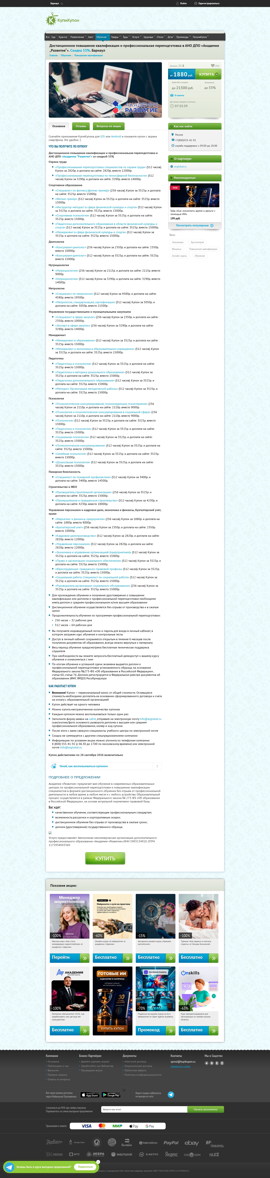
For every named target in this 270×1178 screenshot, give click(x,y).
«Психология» (64, 420)
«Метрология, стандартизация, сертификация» (85, 302)
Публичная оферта (135, 1070)
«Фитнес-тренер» (66, 199)
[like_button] (213, 66)
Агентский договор (135, 1061)
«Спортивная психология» (72, 215)
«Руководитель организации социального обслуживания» (92, 585)
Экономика (177, 242)
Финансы (176, 249)
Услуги (136, 37)
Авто (91, 37)
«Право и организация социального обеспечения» (88, 560)
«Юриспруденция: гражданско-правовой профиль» (88, 569)
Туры (126, 37)
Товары (116, 37)
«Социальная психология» (72, 437)
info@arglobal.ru (150, 719)
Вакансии (53, 1070)
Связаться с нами (180, 1066)
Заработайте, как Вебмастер (97, 1066)
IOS (103, 136)
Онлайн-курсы (179, 255)
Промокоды (183, 37)
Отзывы (81, 126)
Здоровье (149, 37)
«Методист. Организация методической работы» (86, 388)
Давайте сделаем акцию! (95, 1061)
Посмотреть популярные (192, 225)
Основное (58, 126)
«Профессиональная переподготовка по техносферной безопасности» (101, 175)
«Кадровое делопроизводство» (75, 535)
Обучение (102, 37)
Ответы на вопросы (59, 1079)
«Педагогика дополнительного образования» (85, 380)
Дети (171, 37)
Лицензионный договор (138, 1066)
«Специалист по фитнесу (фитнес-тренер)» (82, 190)
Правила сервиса (57, 1074)
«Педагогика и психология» (73, 363)
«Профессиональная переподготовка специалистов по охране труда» (100, 167)
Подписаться (85, 1166)
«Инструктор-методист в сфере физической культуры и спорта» (96, 207)
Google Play (111, 1095)
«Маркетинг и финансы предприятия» (80, 519)
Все (48, 37)
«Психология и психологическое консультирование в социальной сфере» (103, 412)
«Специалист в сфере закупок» (75, 317)
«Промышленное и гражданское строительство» (86, 500)
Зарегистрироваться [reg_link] (208, 3)
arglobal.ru (180, 166)
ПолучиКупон (201, 37)
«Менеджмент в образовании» (75, 340)
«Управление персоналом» (72, 544)
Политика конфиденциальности (143, 1074)
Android (116, 136)
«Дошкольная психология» (72, 462)
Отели (161, 37)
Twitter (217, 1063)
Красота (64, 37)
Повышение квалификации (203, 249)
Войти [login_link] (183, 3)
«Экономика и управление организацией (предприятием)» (93, 552)
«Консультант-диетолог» (70, 247)
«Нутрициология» (66, 270)
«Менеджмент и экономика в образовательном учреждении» (95, 349)
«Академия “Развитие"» (77, 156)
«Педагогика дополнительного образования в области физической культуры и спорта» (106, 225)
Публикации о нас (58, 1066)
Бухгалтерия (197, 242)
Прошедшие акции (91, 1070)
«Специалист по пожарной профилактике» (83, 477)
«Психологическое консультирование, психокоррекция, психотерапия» (101, 404)
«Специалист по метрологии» (74, 293)
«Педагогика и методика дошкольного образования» (90, 372)
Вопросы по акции (109, 126)
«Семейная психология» (71, 454)
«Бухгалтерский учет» (69, 527)
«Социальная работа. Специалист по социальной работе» (92, 577)
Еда (54, 37)
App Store (90, 1095)
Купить (105, 858)
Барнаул (55, 3)
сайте (92, 719)
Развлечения (78, 37)
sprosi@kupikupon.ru (183, 1061)
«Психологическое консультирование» (80, 445)
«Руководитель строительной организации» (83, 492)
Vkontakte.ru (212, 1063)
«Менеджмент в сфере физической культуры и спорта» (90, 232)
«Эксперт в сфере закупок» (72, 325)
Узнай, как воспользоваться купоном (84, 766)
